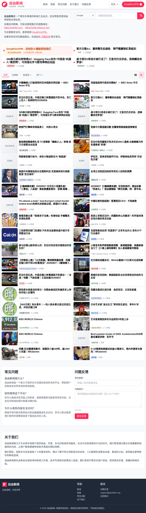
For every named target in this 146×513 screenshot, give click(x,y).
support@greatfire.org (110, 493)
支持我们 (104, 496)
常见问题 (62, 4)
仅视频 (15, 75)
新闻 (45, 4)
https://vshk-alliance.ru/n (37, 27)
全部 (5, 75)
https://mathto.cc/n (13, 27)
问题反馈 (86, 4)
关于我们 (74, 4)
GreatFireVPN (39, 32)
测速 (52, 4)
